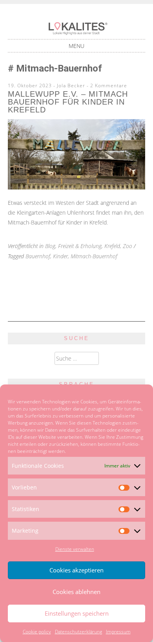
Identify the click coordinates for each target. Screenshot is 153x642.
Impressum (118, 631)
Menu (76, 46)
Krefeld (112, 246)
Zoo (127, 246)
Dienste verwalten (74, 549)
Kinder (60, 256)
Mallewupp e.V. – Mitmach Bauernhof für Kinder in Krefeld (68, 102)
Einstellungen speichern (77, 613)
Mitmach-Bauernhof (94, 256)
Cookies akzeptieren (76, 570)
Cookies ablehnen (76, 592)
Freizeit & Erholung (80, 246)
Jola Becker (71, 85)
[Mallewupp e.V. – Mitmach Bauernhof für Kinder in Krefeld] (76, 187)
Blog (50, 246)
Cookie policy (37, 631)
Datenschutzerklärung (78, 631)
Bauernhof (38, 256)
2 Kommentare (108, 85)
